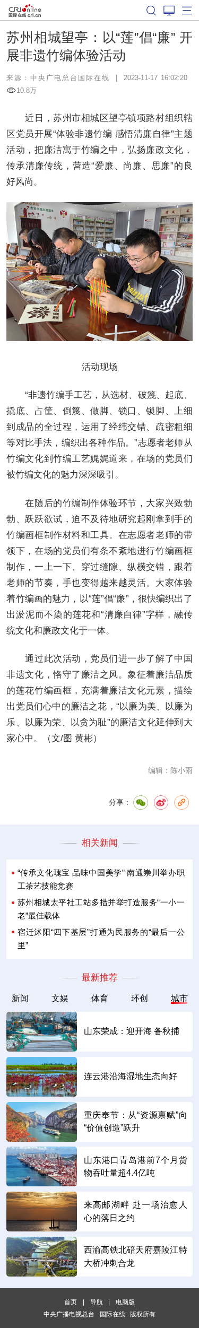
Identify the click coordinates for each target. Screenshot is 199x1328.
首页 (70, 1301)
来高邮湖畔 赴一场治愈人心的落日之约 (135, 1211)
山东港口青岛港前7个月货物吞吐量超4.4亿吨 (135, 1166)
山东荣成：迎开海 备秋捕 (131, 1031)
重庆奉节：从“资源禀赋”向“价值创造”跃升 (135, 1121)
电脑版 (125, 1301)
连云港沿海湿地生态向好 (130, 1076)
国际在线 (24, 10)
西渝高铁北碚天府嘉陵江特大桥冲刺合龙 (135, 1256)
